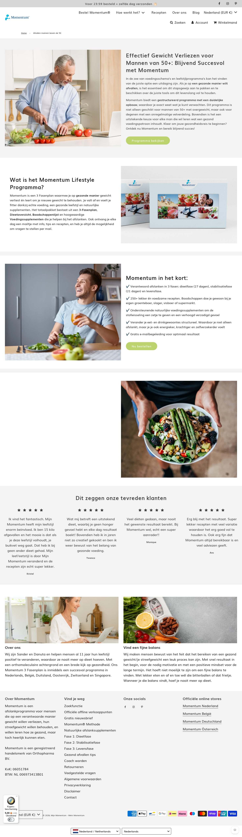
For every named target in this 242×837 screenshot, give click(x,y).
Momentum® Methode (82, 723)
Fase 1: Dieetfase (77, 736)
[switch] (11, 820)
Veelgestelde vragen (80, 772)
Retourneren (74, 766)
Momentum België (197, 713)
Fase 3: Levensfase (79, 748)
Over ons (179, 12)
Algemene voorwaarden (82, 778)
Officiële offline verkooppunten (88, 711)
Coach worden (75, 760)
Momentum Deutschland (202, 721)
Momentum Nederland (200, 705)
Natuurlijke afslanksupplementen (90, 730)
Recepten (158, 12)
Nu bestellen (141, 346)
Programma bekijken (148, 140)
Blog (196, 12)
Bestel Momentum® (94, 12)
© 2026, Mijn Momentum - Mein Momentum (63, 815)
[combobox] (95, 831)
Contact (70, 797)
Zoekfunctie (73, 705)
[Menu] (17, 797)
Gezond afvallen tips (80, 754)
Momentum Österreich (200, 728)
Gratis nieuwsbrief (78, 717)
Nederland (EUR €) (218, 12)
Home (24, 32)
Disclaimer (72, 790)
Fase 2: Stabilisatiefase (82, 742)
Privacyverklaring (77, 784)
